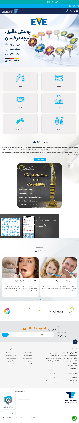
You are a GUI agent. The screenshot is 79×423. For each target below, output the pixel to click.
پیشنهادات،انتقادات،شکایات (51, 380)
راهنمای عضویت (28, 355)
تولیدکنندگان (74, 377)
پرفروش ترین (73, 380)
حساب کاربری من (12, 361)
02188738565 (72, 369)
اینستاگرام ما (39, 226)
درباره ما (56, 377)
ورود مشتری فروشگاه (11, 352)
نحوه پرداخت (29, 361)
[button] (40, 299)
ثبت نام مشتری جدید (11, 355)
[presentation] (3, 39)
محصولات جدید (73, 383)
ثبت (5, 334)
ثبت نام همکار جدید (11, 358)
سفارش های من (12, 364)
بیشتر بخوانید (40, 159)
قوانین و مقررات (28, 352)
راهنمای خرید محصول (27, 358)
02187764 (70, 366)
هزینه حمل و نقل (28, 364)
